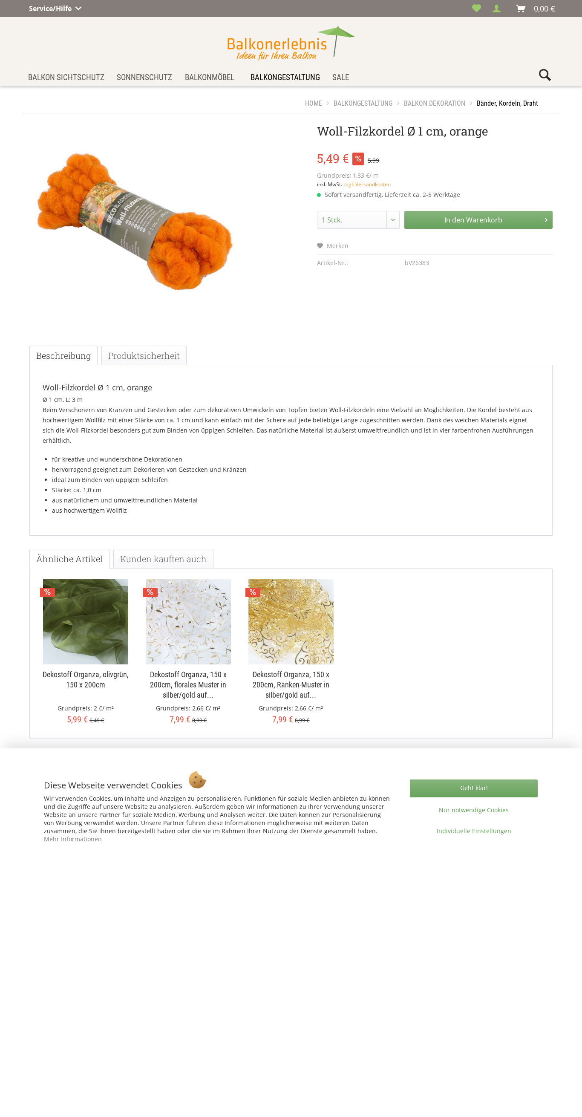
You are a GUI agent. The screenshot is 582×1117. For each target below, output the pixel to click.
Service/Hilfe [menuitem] (51, 7)
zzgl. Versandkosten (367, 184)
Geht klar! (474, 788)
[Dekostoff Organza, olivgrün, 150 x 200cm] (85, 621)
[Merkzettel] (476, 8)
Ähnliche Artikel (69, 558)
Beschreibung (63, 355)
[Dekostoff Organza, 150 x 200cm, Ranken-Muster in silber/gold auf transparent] (291, 621)
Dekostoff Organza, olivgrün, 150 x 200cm (86, 679)
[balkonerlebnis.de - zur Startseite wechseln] (291, 43)
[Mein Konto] (499, 8)
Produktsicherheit (144, 355)
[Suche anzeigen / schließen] (545, 77)
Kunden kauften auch (163, 558)
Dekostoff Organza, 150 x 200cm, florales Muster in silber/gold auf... (188, 684)
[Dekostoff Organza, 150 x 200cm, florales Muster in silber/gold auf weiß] (188, 621)
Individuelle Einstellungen (474, 831)
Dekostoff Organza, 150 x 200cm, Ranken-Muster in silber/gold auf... (291, 684)
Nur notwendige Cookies (474, 810)
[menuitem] (476, 8)
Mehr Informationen (73, 839)
